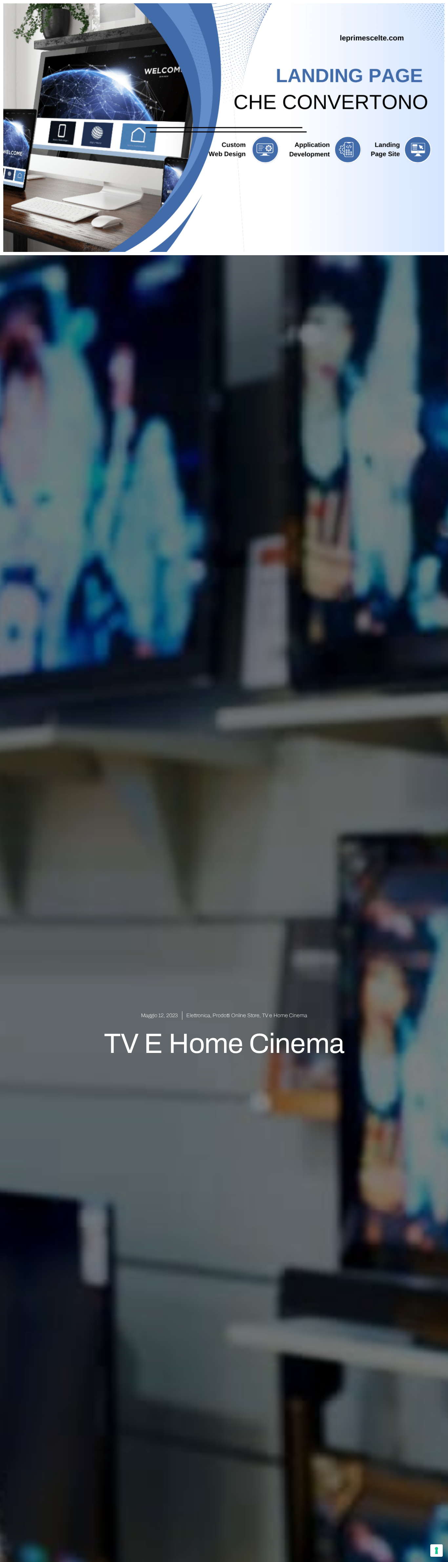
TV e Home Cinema (284, 1015)
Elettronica (198, 1015)
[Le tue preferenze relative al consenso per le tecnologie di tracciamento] (436, 1550)
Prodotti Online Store (236, 1015)
